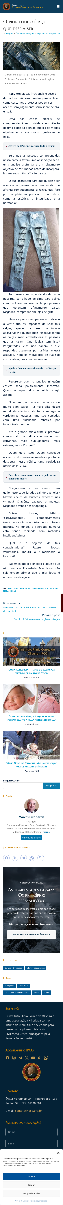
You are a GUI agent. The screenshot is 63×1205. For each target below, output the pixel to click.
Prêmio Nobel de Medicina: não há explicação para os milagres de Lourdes (31, 764)
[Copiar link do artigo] (40, 858)
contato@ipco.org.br (28, 1110)
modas (12, 591)
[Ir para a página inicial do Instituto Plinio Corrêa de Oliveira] (31, 1071)
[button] (58, 1152)
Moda (6, 591)
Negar (31, 1184)
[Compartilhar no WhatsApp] (32, 858)
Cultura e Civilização (16, 79)
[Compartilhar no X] (15, 858)
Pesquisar (51, 785)
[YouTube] (33, 1058)
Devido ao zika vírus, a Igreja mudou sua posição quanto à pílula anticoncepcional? (31, 718)
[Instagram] (14, 1058)
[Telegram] (20, 1058)
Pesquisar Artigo (11, 780)
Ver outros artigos (31, 837)
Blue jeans (13, 588)
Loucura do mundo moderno (44, 588)
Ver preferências (31, 1193)
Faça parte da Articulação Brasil (31, 934)
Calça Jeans (24, 588)
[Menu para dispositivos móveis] (58, 6)
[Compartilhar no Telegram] (23, 858)
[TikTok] (40, 1058)
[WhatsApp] (46, 1058)
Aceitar (31, 1176)
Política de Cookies (22, 1201)
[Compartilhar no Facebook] (6, 858)
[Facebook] (7, 1058)
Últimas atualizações (42, 79)
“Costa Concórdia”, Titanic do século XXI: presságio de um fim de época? (31, 671)
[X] (27, 1058)
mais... (46, 831)
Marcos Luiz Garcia (15, 74)
